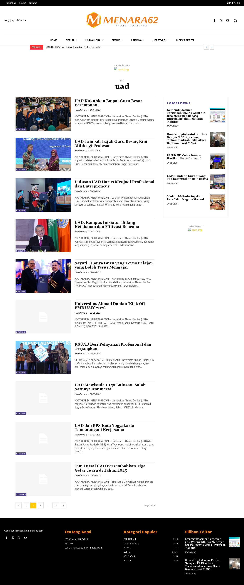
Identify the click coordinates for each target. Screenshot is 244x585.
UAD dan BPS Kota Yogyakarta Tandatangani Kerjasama (104, 427)
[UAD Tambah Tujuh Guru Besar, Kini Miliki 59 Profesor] (43, 154)
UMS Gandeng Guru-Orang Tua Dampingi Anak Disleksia (78, 47)
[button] (235, 20)
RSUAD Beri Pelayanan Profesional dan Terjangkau (113, 346)
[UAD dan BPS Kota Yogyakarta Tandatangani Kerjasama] (43, 438)
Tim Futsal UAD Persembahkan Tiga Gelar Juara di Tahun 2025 (110, 468)
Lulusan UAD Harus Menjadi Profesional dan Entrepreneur (115, 184)
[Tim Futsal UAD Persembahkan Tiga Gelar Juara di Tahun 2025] (43, 479)
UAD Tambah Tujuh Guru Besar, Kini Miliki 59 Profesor (111, 143)
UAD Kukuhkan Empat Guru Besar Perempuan (108, 103)
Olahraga (21, 494)
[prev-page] (19, 505)
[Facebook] (214, 20)
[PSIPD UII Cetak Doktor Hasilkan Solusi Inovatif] (217, 161)
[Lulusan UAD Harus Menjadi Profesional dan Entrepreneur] (43, 195)
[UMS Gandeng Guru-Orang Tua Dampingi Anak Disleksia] (217, 181)
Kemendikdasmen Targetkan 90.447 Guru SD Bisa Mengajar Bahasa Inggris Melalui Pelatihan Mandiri (186, 116)
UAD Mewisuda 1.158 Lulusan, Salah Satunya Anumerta (110, 387)
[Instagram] (13, 537)
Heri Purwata (81, 109)
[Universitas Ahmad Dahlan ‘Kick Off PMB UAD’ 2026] (43, 316)
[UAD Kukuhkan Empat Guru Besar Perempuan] (43, 114)
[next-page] (63, 505)
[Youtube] (227, 20)
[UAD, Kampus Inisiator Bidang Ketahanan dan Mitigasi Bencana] (43, 235)
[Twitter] (221, 20)
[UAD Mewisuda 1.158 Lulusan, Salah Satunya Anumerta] (43, 398)
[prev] (206, 47)
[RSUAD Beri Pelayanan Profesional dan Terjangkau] (43, 357)
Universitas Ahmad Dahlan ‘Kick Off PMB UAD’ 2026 (110, 306)
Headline (20, 129)
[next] (212, 47)
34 (55, 505)
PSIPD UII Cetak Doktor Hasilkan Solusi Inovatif (184, 157)
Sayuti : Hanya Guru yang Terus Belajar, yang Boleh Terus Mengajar (114, 265)
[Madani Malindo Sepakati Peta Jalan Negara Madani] (217, 202)
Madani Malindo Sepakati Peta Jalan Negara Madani (185, 198)
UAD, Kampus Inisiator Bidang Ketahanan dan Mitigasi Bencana (107, 224)
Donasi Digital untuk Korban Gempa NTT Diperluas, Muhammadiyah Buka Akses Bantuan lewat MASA (187, 139)
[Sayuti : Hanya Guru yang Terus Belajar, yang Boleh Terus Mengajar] (43, 276)
